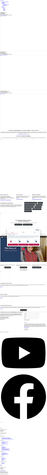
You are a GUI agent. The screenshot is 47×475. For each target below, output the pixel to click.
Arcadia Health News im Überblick (6, 437)
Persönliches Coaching (28, 211)
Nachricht (25, 322)
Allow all (34, 244)
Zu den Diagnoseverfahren (19, 199)
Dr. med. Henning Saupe (6, 4)
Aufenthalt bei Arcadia (18, 224)
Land (24, 318)
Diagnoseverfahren (4, 447)
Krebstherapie (3, 2)
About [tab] (34, 232)
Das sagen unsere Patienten (3, 15)
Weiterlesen (1, 286)
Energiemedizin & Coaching (5, 454)
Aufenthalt (3, 443)
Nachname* (25, 314)
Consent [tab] (12, 232)
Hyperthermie (40, 202)
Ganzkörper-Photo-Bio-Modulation (30, 202)
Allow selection (23, 244)
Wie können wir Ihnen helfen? (28, 224)
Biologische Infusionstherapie (5, 449)
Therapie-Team (3, 458)
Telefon (25, 317)
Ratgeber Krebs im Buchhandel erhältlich (6, 438)
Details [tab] (23, 232)
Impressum (3, 463)
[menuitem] (4, 7)
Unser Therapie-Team (2, 93)
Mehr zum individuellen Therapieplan (36, 199)
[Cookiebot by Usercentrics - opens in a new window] (36, 229)
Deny (13, 244)
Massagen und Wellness (4, 453)
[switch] (19, 241)
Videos (2, 459)
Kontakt (3, 6)
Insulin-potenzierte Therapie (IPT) (6, 448)
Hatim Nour (4, 5)
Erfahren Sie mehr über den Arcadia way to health (23, 134)
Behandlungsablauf (4, 442)
